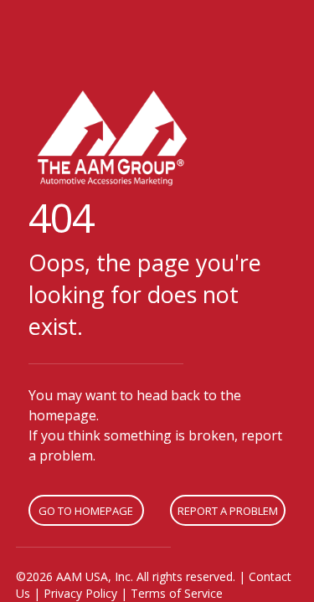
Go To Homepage (86, 510)
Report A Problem (228, 510)
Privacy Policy (80, 593)
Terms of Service (177, 593)
